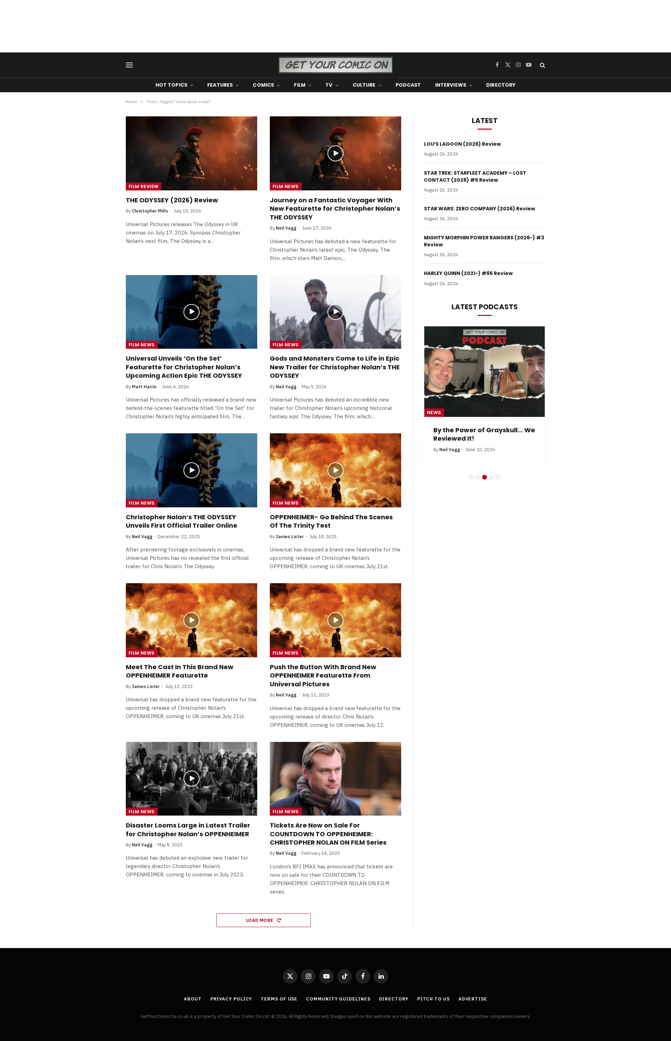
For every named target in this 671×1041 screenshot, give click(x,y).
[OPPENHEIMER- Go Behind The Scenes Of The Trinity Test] (335, 470)
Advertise (473, 999)
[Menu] (129, 65)
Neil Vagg (286, 228)
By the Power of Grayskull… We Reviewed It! (484, 434)
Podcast (408, 84)
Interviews (450, 84)
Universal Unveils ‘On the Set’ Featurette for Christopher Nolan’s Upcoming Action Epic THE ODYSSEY (184, 367)
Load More (260, 920)
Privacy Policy (231, 999)
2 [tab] (478, 477)
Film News (286, 186)
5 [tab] (498, 477)
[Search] (542, 65)
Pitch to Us (433, 999)
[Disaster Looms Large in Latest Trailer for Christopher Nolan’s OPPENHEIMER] (191, 779)
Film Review (143, 186)
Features (220, 84)
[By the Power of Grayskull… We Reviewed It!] (484, 371)
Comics (263, 84)
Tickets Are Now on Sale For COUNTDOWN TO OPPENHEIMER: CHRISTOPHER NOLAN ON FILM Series (328, 834)
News (434, 412)
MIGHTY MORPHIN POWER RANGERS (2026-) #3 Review (484, 241)
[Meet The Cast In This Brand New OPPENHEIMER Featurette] (191, 620)
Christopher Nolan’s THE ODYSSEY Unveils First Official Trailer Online (181, 521)
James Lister (290, 537)
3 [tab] (484, 477)
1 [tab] (471, 477)
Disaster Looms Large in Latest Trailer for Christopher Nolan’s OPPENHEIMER (188, 829)
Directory (500, 84)
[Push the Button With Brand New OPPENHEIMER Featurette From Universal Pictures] (335, 620)
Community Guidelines (338, 999)
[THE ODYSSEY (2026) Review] (191, 153)
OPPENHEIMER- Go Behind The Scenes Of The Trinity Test (331, 521)
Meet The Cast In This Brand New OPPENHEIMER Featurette (179, 671)
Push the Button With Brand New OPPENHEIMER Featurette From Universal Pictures (323, 675)
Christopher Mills (150, 211)
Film (299, 84)
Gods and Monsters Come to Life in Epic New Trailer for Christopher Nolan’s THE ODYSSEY (335, 367)
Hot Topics (171, 84)
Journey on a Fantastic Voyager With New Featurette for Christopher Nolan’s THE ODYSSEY (335, 209)
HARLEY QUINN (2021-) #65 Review (468, 273)
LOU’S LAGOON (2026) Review (462, 143)
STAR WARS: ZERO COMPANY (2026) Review (479, 208)
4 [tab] (491, 477)
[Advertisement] (335, 26)
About (193, 999)
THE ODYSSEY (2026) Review (172, 200)
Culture (364, 84)
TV (328, 84)
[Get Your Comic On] (335, 65)
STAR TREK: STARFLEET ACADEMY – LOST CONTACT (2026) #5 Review (475, 176)
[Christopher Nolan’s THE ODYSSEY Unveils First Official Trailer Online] (191, 470)
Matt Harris (144, 387)
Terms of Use (279, 999)
